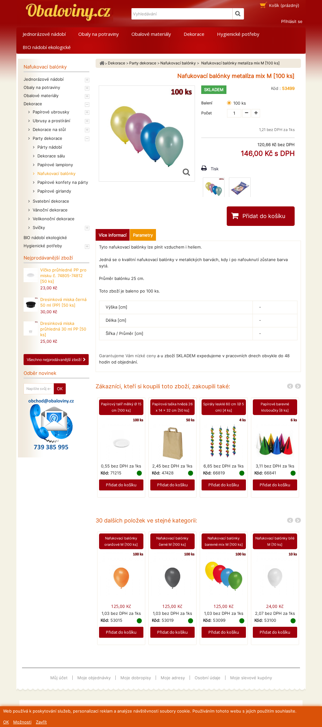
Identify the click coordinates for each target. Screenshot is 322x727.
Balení (207, 103)
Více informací (112, 235)
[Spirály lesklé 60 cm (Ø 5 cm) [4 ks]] (224, 439)
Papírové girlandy (53, 191)
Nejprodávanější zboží (48, 258)
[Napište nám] (51, 424)
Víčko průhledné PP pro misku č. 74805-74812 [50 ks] (63, 275)
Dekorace (194, 34)
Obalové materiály (151, 34)
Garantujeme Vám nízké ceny (127, 355)
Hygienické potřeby (238, 34)
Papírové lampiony (54, 164)
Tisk (215, 168)
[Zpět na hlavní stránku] (102, 63)
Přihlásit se (292, 21)
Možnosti (22, 721)
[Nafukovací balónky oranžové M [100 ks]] (121, 574)
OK (6, 721)
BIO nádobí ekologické (47, 47)
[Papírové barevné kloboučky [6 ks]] (275, 439)
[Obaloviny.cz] (67, 12)
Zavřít (41, 721)
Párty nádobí (49, 147)
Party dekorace (46, 138)
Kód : (276, 88)
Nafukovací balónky (55, 173)
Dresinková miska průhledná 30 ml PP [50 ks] (63, 329)
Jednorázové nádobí (44, 34)
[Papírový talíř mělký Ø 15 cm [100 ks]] (121, 439)
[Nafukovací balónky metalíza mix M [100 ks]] (214, 188)
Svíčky (38, 227)
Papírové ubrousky (50, 111)
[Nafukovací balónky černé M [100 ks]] (172, 574)
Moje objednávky (94, 677)
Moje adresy (173, 677)
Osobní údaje (207, 677)
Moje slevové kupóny (251, 677)
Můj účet (59, 677)
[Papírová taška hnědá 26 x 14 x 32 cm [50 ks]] (172, 439)
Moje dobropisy (135, 677)
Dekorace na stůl (48, 129)
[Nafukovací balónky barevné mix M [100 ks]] (224, 574)
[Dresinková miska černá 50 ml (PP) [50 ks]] (31, 305)
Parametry (143, 235)
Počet (206, 113)
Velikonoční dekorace (53, 218)
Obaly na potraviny (98, 34)
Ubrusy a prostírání (50, 120)
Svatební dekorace (50, 201)
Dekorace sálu (50, 155)
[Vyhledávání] (238, 13)
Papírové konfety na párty (62, 182)
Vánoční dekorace (49, 209)
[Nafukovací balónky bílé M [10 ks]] (275, 574)
